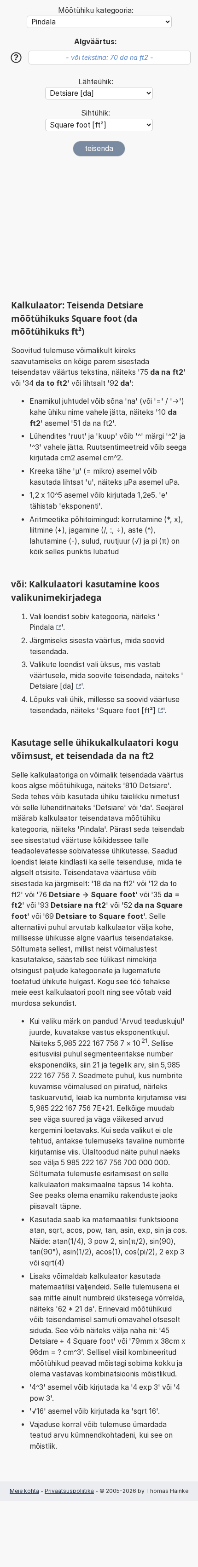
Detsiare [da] (51, 686)
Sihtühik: (95, 113)
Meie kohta (24, 1490)
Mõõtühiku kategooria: (96, 10)
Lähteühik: (95, 81)
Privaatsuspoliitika (69, 1490)
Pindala (41, 627)
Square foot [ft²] (127, 710)
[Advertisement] (99, 227)
